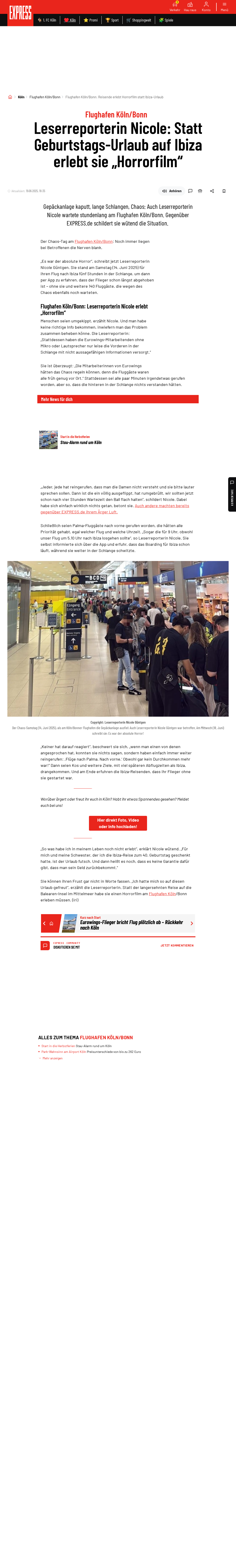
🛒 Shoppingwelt (138, 19)
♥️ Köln (70, 19)
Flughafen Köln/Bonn (45, 97)
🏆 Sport (112, 19)
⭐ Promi (90, 19)
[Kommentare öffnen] (190, 191)
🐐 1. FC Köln (46, 19)
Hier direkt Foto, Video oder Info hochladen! (118, 823)
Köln (21, 97)
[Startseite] (10, 97)
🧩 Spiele (166, 19)
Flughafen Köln (162, 893)
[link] (20, 13)
